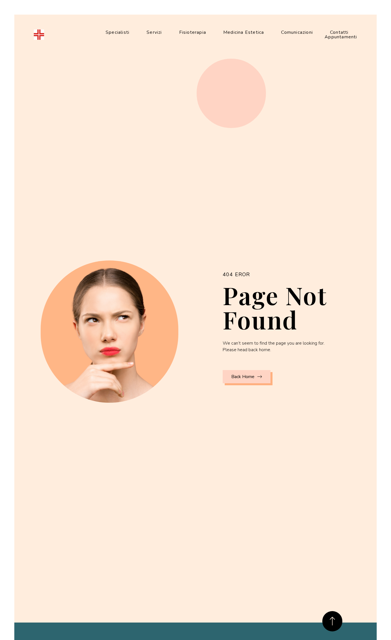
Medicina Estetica (243, 32)
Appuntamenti (341, 37)
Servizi (154, 32)
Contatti (339, 32)
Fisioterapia (192, 32)
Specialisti (117, 32)
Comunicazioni (297, 32)
